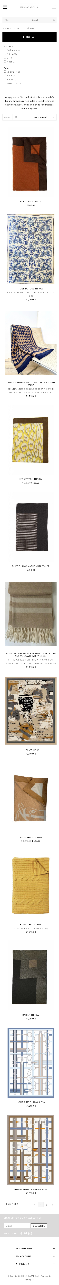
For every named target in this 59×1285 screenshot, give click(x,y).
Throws (30, 28)
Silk (9, 57)
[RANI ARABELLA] (34, 7)
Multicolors (13, 83)
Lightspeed (29, 1279)
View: (7, 116)
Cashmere (13, 50)
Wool (10, 61)
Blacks (11, 79)
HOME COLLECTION (14, 28)
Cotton (11, 53)
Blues (10, 75)
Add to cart (31, 194)
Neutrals (13, 71)
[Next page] (52, 1204)
